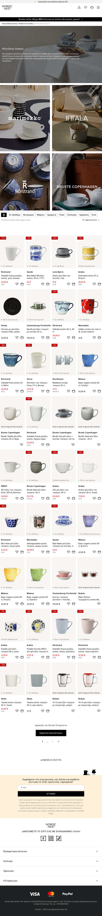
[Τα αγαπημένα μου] (85, 7)
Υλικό (61, 215)
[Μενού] (98, 7)
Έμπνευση (8, 871)
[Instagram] (51, 838)
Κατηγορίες (28, 215)
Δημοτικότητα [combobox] (91, 220)
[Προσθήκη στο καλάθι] (22, 283)
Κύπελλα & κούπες (26, 24)
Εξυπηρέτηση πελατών (15, 851)
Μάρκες (40, 215)
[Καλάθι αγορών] (92, 7)
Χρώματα (51, 215)
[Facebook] (43, 838)
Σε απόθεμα (14, 215)
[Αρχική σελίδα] (7, 7)
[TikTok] (59, 838)
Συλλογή (7, 861)
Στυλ (94, 215)
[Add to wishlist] (17, 284)
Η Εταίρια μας (10, 880)
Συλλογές (72, 215)
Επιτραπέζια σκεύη (9, 24)
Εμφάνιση (84, 215)
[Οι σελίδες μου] (79, 7)
